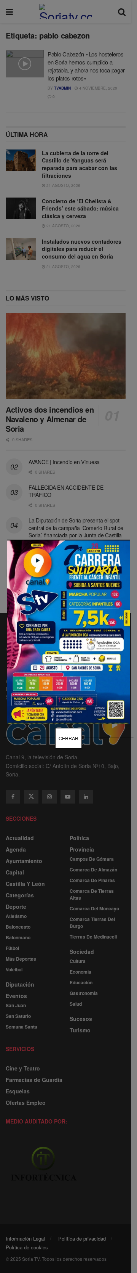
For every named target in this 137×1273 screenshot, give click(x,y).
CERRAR (68, 738)
